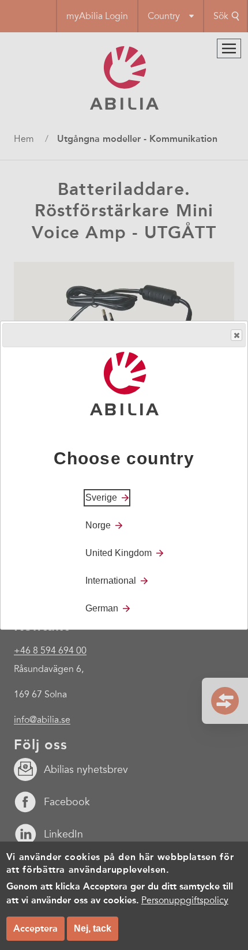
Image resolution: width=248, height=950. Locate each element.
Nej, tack (92, 928)
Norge (98, 525)
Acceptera (35, 928)
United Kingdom (118, 553)
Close (236, 335)
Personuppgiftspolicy (184, 900)
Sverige (101, 497)
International (110, 580)
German (101, 608)
